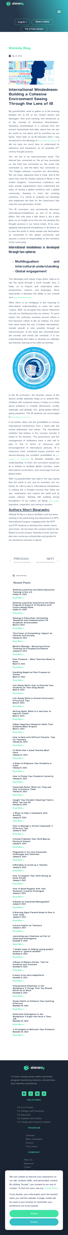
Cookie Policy (51, 1188)
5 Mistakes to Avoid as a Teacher (30, 865)
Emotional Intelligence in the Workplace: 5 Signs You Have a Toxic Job (32, 1016)
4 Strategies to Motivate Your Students (33, 1030)
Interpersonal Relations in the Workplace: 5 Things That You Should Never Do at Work (32, 988)
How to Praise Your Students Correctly (33, 776)
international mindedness (47, 141)
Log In (22, 22)
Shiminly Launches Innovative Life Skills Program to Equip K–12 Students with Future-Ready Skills (34, 605)
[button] (59, 11)
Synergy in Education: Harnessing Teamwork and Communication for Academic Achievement (30, 620)
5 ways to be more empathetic (28, 975)
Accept (34, 1213)
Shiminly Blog (19, 48)
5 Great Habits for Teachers (27, 926)
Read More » (18, 598)
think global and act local (20, 417)
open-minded (54, 501)
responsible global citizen (23, 297)
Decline (34, 1222)
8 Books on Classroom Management (31, 902)
